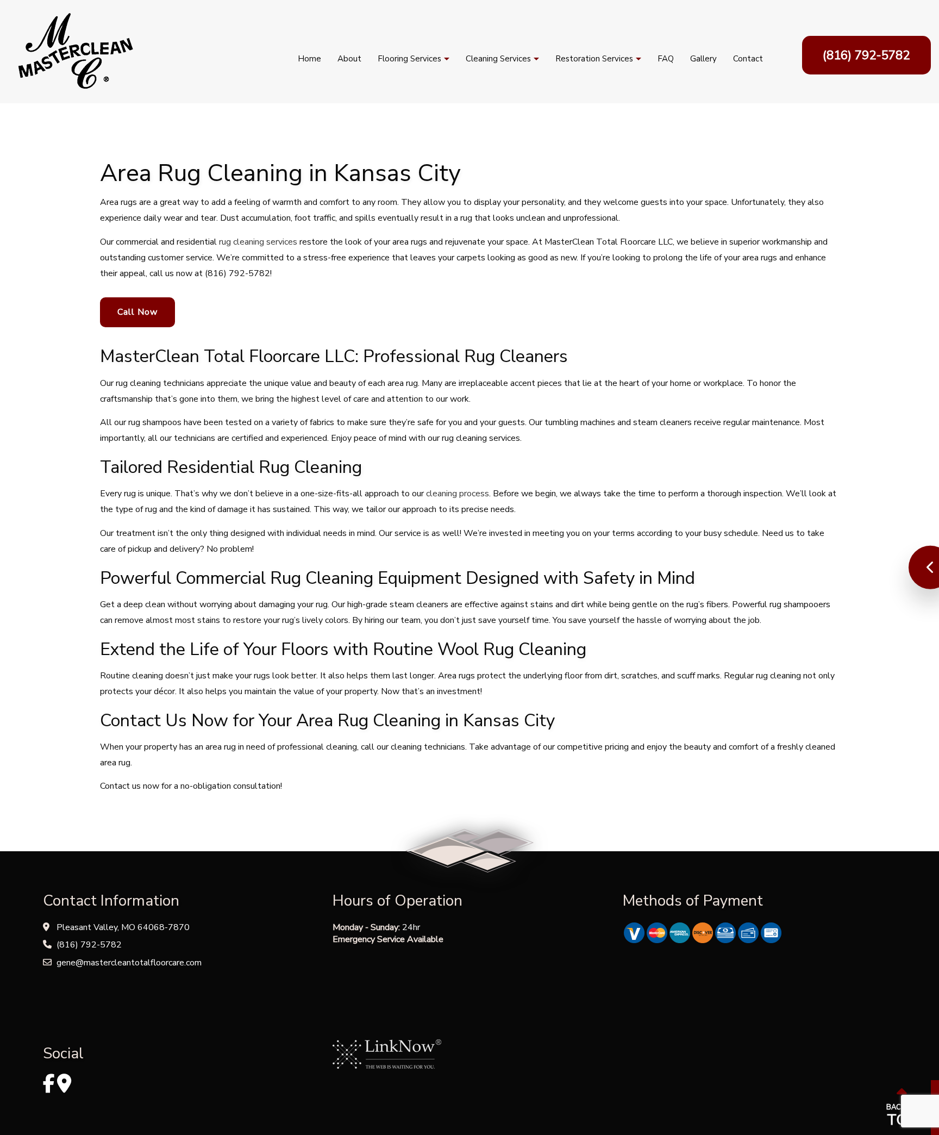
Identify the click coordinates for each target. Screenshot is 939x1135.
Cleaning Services (498, 58)
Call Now (137, 312)
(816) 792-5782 (866, 55)
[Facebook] (49, 1088)
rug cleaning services (258, 242)
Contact (748, 58)
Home (309, 58)
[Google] (64, 1088)
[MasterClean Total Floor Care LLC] (75, 51)
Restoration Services (594, 58)
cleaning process (457, 494)
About (349, 58)
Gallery (703, 58)
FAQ (666, 58)
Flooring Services (409, 58)
